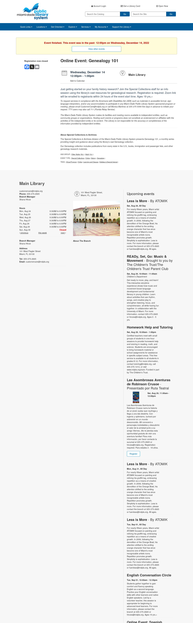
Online (87, 158)
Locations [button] (41, 26)
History (93, 158)
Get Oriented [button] (57, 26)
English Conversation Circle (149, 575)
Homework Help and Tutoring (150, 327)
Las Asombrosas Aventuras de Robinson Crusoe (148, 384)
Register (133, 454)
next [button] (63, 232)
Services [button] (85, 26)
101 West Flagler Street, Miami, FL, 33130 (92, 194)
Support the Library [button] (121, 26)
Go (125, 14)
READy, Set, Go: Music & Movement (150, 262)
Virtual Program (71, 162)
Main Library (137, 75)
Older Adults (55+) (77, 154)
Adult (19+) (89, 154)
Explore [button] (72, 26)
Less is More (147, 200)
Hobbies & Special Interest (108, 162)
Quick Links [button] (25, 26)
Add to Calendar (77, 80)
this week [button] (42, 232)
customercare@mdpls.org (31, 191)
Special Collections (77, 158)
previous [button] (24, 232)
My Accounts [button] (101, 26)
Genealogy (101, 158)
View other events (96, 49)
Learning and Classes (90, 162)
